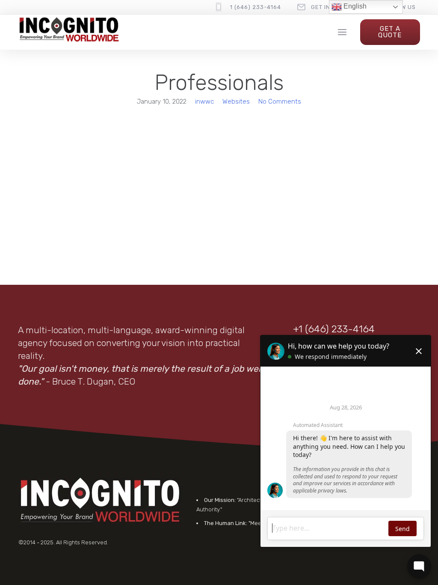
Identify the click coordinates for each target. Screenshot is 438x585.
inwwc (204, 101)
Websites (236, 101)
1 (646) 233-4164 (255, 7)
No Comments (279, 101)
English (354, 6)
